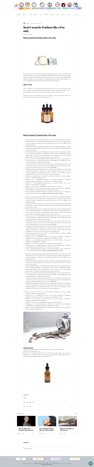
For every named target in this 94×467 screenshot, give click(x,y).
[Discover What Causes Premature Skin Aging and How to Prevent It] (26, 421)
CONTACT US (75, 459)
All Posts (18, 14)
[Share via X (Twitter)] (27, 402)
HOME (21, 459)
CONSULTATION (56, 459)
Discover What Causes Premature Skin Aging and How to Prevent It (26, 429)
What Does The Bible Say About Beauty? (67, 429)
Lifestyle (52, 14)
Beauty (63, 14)
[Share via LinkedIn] (30, 402)
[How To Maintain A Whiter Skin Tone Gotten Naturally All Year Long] (47, 421)
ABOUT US (38, 459)
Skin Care (25, 14)
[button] (77, 6)
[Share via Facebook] (24, 402)
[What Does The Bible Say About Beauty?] (68, 421)
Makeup (35, 14)
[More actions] (70, 23)
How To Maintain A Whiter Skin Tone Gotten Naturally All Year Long (46, 429)
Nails (30, 14)
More (68, 14)
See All (75, 413)
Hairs (41, 14)
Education (46, 14)
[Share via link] (33, 402)
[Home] (91, 463)
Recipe (57, 14)
